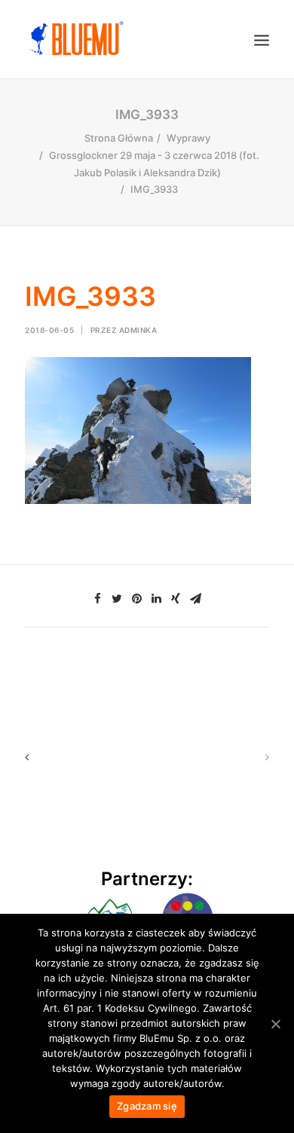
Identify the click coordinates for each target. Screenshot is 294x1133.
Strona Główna (118, 138)
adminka (138, 329)
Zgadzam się (147, 1106)
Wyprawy (188, 138)
